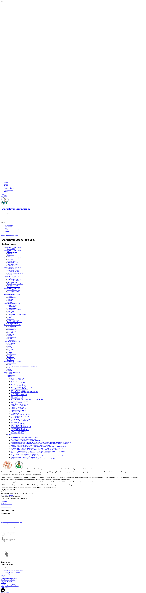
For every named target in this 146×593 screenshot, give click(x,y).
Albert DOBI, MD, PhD (17, 379)
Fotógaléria (4, 501)
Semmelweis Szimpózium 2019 (12, 250)
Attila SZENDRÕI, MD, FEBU (19, 389)
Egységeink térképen (5, 523)
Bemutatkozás (11, 375)
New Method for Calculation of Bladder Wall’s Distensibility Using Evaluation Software (34, 449)
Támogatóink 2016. (12, 285)
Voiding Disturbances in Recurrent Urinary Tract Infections (26, 457)
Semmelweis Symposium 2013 (12, 303)
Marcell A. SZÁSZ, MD (17, 407)
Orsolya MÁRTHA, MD (17, 411)
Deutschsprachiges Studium (8, 580)
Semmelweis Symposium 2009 (12, 372)
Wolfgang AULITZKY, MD (18, 428)
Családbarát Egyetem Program (9, 578)
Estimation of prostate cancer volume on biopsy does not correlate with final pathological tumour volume (38, 446)
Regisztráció (10, 255)
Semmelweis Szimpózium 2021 (12, 247)
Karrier (6, 191)
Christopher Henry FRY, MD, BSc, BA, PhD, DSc (24, 392)
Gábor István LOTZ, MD (18, 396)
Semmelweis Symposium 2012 (12, 325)
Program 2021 (11, 249)
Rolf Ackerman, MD (16, 422)
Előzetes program (12, 252)
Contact (9, 274)
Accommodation (11, 306)
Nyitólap (3, 235)
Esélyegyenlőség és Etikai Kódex (10, 586)
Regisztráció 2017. (12, 268)
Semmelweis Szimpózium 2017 (12, 267)
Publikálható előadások (13, 287)
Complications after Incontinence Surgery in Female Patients (27, 440)
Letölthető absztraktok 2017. (15, 273)
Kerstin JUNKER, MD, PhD (18, 405)
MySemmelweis (8, 190)
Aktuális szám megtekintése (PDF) (13, 570)
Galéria (9, 434)
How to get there (11, 331)
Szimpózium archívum (12, 235)
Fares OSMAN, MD (16, 393)
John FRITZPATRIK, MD (18, 402)
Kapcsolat (6, 233)
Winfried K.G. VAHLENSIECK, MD (21, 427)
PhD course (10, 334)
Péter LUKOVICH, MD (17, 417)
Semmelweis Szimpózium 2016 (12, 276)
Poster (9, 351)
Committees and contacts (14, 309)
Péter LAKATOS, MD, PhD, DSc (20, 416)
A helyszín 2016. (11, 277)
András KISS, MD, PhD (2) (18, 386)
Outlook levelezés (9, 188)
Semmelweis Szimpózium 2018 (12, 258)
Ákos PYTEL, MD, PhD (17, 378)
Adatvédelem (7, 231)
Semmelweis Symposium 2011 (12, 341)
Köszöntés (10, 259)
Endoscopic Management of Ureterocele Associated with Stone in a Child (30, 445)
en (4, 219)
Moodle (6, 185)
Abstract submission (12, 305)
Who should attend (12, 340)
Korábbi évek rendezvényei (11, 229)
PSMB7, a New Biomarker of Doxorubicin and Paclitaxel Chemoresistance (31, 452)
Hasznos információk (13, 291)
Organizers (10, 299)
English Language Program (8, 584)
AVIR (2, 577)
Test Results (10, 357)
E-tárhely (3, 583)
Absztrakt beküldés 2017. (14, 270)
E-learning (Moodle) (6, 581)
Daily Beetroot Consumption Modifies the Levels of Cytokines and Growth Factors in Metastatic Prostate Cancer (41, 442)
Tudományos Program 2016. (15, 284)
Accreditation (11, 328)
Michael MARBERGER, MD (19, 408)
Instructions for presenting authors (16, 314)
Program (9, 300)
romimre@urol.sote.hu (7, 495)
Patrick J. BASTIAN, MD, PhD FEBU (21, 414)
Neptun (6, 184)
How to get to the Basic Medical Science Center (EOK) (22, 366)
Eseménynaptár (5, 587)
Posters (9, 317)
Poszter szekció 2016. (13, 281)
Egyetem (6, 182)
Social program (11, 337)
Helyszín (9, 256)
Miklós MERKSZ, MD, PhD (18, 410)
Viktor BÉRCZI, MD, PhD (18, 425)
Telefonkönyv (7, 187)
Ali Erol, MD (14, 381)
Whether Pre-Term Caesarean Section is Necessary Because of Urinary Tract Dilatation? (34, 459)
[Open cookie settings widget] (3, 590)
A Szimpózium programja (14, 290)
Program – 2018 (11, 261)
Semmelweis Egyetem (7, 573)
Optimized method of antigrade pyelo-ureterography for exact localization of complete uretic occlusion (38, 451)
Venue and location (12, 323)
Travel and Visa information (14, 322)
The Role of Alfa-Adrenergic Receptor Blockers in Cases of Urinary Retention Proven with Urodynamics (39, 455)
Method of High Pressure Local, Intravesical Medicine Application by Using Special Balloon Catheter (38, 448)
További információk (6, 504)
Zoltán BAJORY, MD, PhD (18, 431)
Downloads (10, 311)
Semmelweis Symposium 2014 (12, 294)
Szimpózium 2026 (9, 226)
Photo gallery (11, 316)
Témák (9, 436)
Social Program (11, 354)
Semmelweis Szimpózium (15, 208)
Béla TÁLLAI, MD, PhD (18, 390)
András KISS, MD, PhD (17, 384)
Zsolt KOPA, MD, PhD (17, 433)
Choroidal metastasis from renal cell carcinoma (23, 439)
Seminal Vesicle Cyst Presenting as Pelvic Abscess (24, 454)
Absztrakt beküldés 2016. (14, 279)
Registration (10, 319)
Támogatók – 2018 (12, 264)
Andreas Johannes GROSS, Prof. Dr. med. (22, 387)
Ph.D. (9, 367)
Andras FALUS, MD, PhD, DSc (19, 382)
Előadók (9, 253)
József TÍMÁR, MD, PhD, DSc (19, 404)
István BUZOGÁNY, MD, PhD (19, 401)
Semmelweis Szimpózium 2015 (12, 288)
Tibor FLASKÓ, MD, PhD (18, 424)
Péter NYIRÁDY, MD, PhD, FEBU (20, 419)
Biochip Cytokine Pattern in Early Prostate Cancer (24, 437)
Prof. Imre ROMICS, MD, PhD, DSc (21, 421)
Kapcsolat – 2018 (12, 265)
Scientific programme (13, 320)
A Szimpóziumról (8, 225)
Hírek (5, 228)
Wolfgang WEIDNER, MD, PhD (20, 430)
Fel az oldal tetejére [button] (6, 507)
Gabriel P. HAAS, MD (17, 398)
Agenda (9, 373)
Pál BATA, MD (15, 413)
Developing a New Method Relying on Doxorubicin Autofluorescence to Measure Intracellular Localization (39, 443)
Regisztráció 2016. (12, 282)
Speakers (9, 302)
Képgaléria (10, 293)
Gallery (9, 346)
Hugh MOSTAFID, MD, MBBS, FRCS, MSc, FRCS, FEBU (27, 399)
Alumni (3, 575)
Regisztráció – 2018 (12, 262)
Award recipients (11, 308)
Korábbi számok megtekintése (12, 572)
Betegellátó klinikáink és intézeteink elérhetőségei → (11, 522)
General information (12, 297)
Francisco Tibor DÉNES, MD (19, 395)
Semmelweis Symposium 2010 (12, 361)
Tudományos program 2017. (15, 271)
